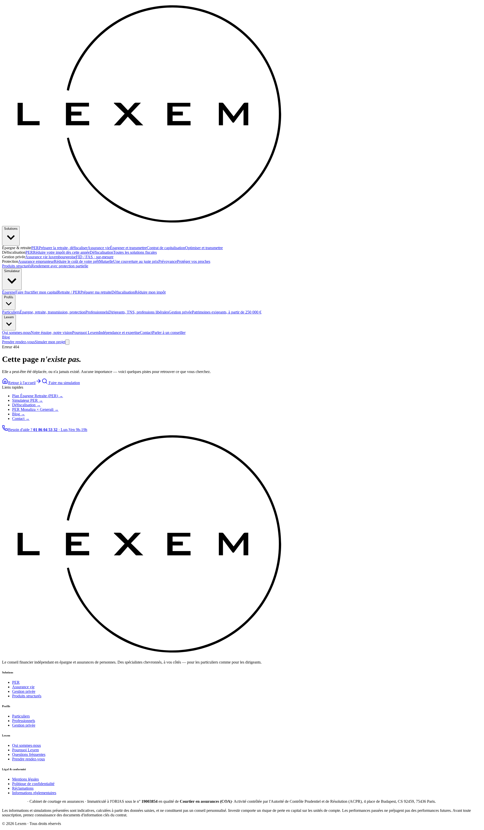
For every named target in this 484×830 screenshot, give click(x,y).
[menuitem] (43, 312)
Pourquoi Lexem (106, 332)
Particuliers (21, 716)
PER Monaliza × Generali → (35, 409)
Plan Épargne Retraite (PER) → (37, 396)
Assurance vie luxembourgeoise (69, 257)
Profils (8, 297)
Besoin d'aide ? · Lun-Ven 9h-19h (47, 429)
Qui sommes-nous (37, 332)
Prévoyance (184, 261)
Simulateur (12, 271)
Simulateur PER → (27, 400)
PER (59, 248)
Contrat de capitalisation (185, 248)
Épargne (29, 292)
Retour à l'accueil (22, 383)
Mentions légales (25, 779)
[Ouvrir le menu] (67, 342)
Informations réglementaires (34, 793)
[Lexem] (159, 223)
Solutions (11, 229)
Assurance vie (117, 248)
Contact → (20, 418)
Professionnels (23, 721)
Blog (6, 337)
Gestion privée (23, 691)
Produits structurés (45, 266)
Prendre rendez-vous (18, 342)
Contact (163, 332)
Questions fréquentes (28, 754)
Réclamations (23, 788)
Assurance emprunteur (58, 261)
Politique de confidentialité (33, 784)
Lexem (9, 317)
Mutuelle (128, 261)
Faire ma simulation (64, 383)
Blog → (18, 414)
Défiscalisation (123, 252)
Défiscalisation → (26, 405)
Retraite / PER (84, 292)
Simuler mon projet (50, 342)
